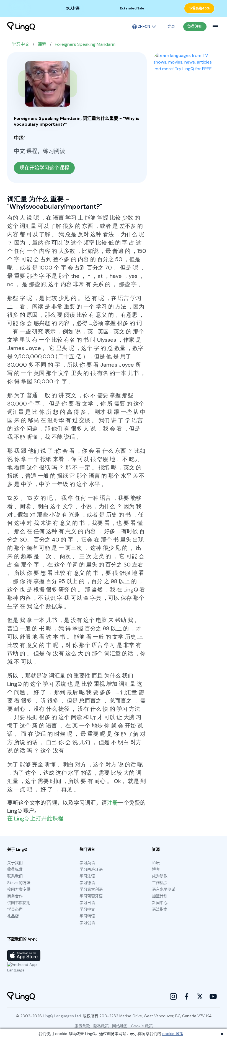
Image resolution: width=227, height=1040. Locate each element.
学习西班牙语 (91, 869)
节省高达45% (199, 8)
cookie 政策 (172, 1033)
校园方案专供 (18, 889)
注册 (112, 803)
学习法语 (87, 875)
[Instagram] (173, 996)
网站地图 (120, 1025)
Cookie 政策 (142, 1025)
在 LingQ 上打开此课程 (35, 818)
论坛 (156, 862)
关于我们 (15, 862)
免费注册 (195, 26)
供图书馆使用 (18, 902)
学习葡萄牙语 (91, 895)
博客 (156, 869)
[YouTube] (213, 996)
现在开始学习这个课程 (44, 168)
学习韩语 (87, 915)
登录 (171, 26)
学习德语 (87, 882)
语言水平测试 (163, 889)
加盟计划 (159, 895)
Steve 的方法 (18, 882)
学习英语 (87, 862)
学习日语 (87, 902)
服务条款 (82, 1025)
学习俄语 (87, 922)
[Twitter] (200, 996)
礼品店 (13, 915)
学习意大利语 (91, 889)
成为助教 (159, 875)
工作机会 (159, 882)
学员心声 (15, 909)
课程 (42, 44)
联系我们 (15, 875)
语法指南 (159, 909)
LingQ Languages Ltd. (62, 1015)
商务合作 (15, 895)
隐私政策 (101, 1025)
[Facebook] (186, 996)
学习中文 (20, 44)
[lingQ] (21, 26)
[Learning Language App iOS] (23, 955)
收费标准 (15, 869)
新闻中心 (159, 902)
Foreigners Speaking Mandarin (85, 44)
